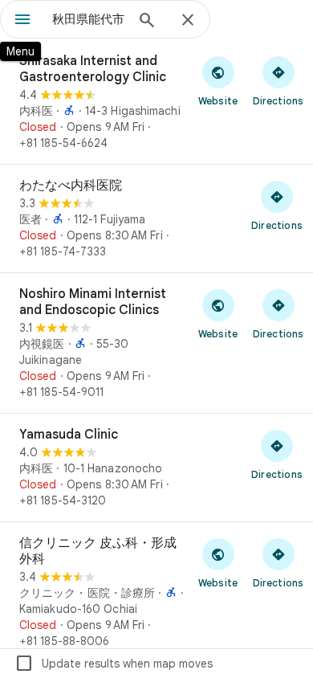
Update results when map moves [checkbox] (113, 663)
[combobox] (88, 19)
